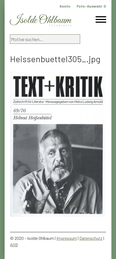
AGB (14, 244)
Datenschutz (91, 238)
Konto (65, 6)
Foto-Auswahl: (91, 6)
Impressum (66, 238)
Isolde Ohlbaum (40, 20)
